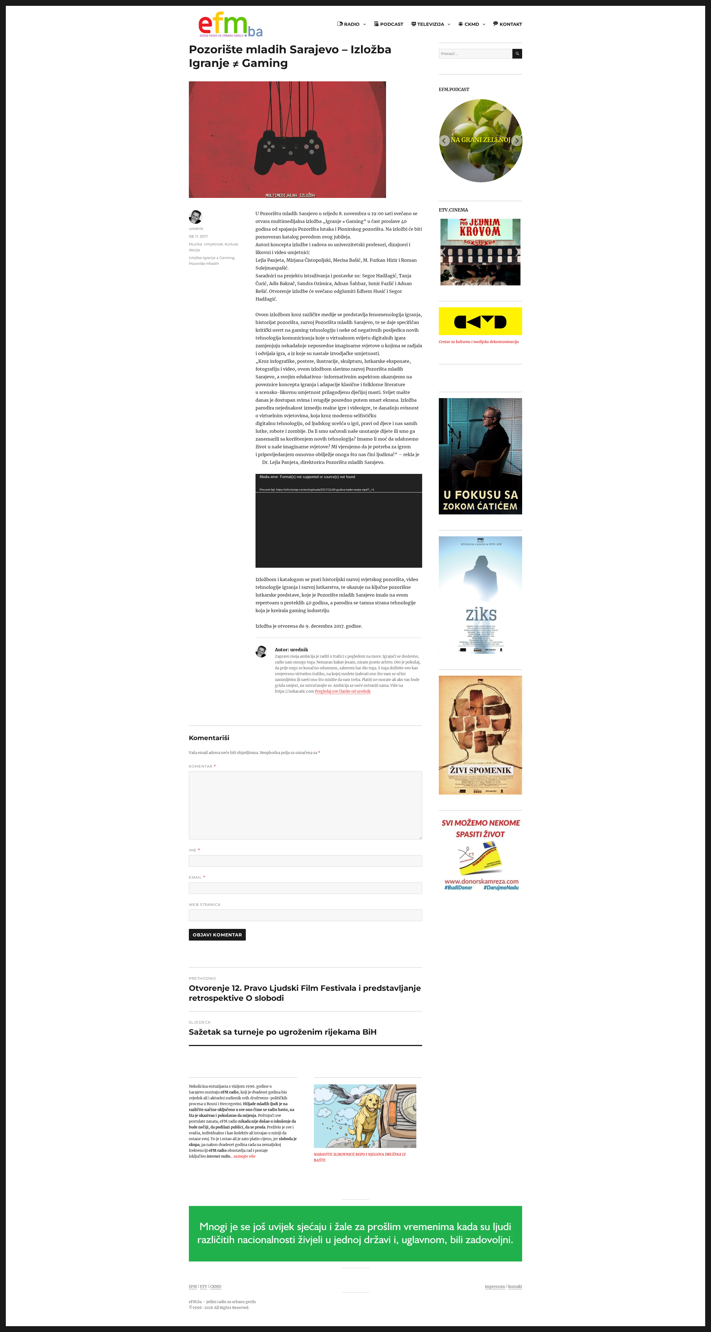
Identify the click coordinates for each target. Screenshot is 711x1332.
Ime (194, 850)
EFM (193, 1286)
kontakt (515, 1286)
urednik (196, 228)
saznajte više (245, 1156)
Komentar (202, 766)
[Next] (516, 140)
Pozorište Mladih (204, 263)
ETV (203, 1286)
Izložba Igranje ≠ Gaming (211, 257)
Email (197, 877)
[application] (339, 521)
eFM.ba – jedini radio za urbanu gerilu (222, 1302)
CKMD (215, 1286)
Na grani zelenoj (480, 140)
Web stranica (205, 904)
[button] (442, 252)
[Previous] (444, 140)
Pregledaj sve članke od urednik (342, 691)
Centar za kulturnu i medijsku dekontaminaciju (479, 342)
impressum (495, 1286)
